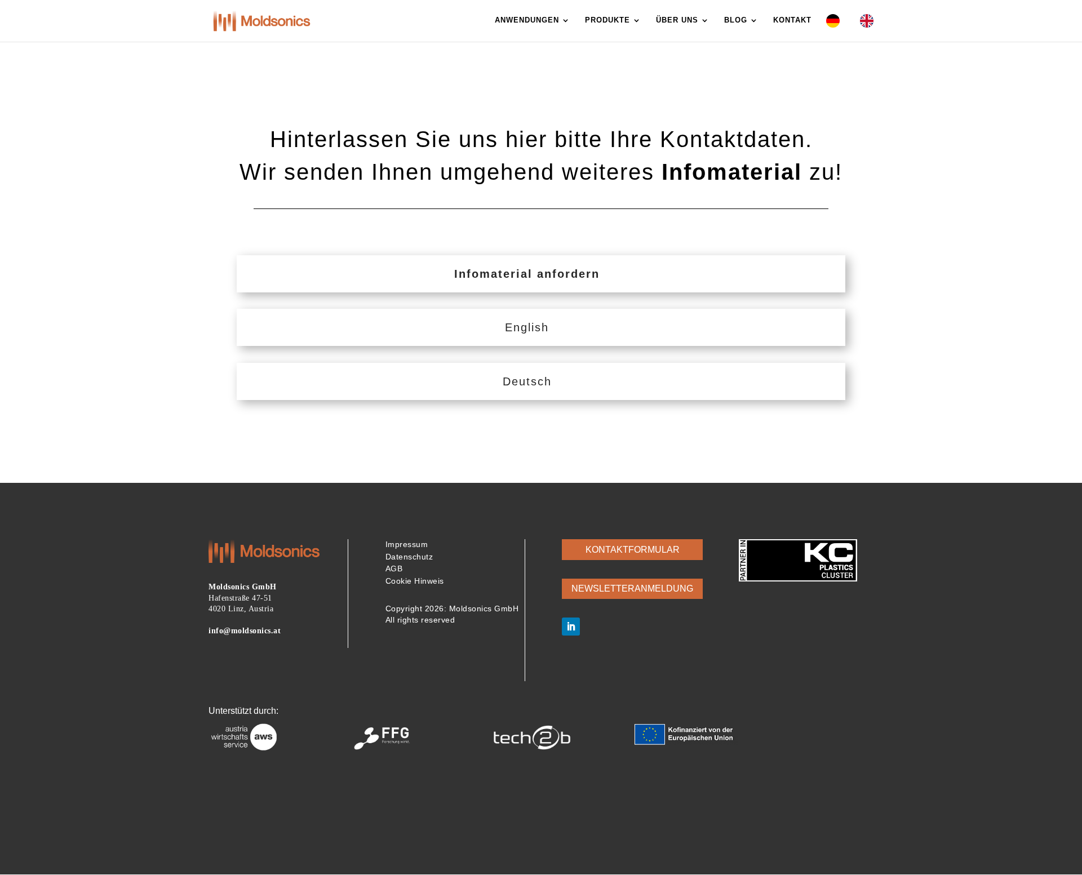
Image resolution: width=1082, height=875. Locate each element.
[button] (571, 627)
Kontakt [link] (792, 20)
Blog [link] (735, 20)
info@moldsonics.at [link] (245, 631)
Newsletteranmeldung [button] (632, 588)
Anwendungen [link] (527, 20)
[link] (261, 20)
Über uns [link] (677, 20)
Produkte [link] (607, 20)
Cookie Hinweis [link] (414, 580)
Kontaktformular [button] (633, 549)
